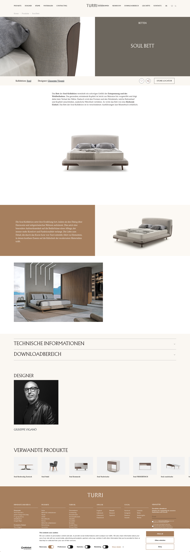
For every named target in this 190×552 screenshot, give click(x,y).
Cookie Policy (73, 525)
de (166, 6)
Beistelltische (45, 519)
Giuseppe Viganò (56, 80)
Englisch (99, 510)
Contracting (61, 6)
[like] (141, 80)
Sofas (43, 510)
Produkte (17, 6)
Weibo (139, 513)
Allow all (160, 534)
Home (16, 13)
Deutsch (111, 510)
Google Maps (18, 521)
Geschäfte (146, 6)
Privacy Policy (73, 527)
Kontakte (157, 6)
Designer (28, 6)
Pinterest (127, 515)
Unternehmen (103, 6)
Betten (142, 23)
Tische (43, 515)
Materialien (48, 6)
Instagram (127, 513)
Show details (116, 547)
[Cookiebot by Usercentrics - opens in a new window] (26, 548)
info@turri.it (18, 519)
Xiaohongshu (141, 515)
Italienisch (100, 513)
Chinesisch (100, 515)
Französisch (100, 518)
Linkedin (139, 510)
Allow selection (160, 540)
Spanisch (112, 515)
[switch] (70, 546)
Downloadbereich (131, 6)
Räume (37, 6)
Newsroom (116, 6)
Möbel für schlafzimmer (48, 523)
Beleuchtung (45, 525)
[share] (148, 80)
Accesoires (44, 527)
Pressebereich (73, 515)
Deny (160, 547)
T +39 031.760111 (19, 517)
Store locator (164, 81)
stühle (43, 517)
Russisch (112, 513)
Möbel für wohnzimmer (48, 512)
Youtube (127, 518)
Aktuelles (72, 519)
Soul (29, 80)
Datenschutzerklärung (164, 521)
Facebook (127, 510)
